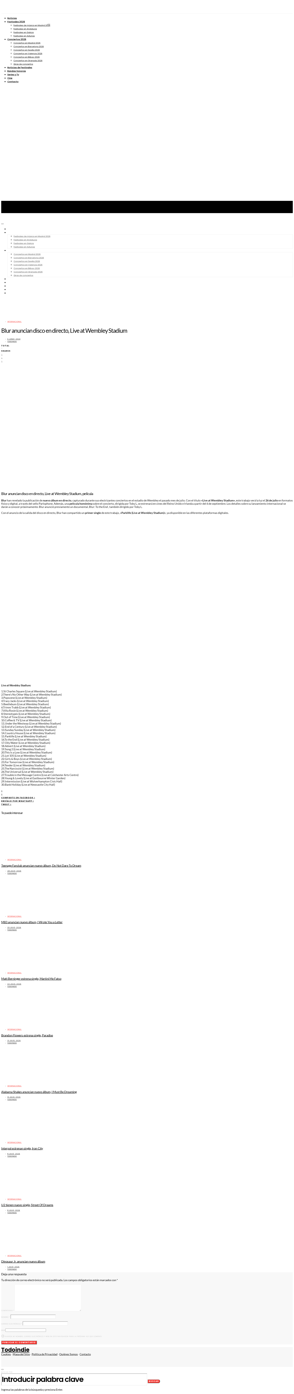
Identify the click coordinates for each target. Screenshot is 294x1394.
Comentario (7, 1310)
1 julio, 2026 (13, 1267)
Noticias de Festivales (19, 67)
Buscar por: (7, 1372)
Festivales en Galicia (23, 32)
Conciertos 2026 (16, 39)
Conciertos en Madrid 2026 (26, 43)
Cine (9, 78)
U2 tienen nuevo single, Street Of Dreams (27, 1205)
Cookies (6, 1354)
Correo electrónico (11, 1324)
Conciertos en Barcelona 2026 (28, 46)
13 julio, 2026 (14, 1097)
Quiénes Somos (68, 1354)
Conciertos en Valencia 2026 (27, 53)
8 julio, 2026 (13, 1154)
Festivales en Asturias (24, 35)
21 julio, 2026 (14, 1040)
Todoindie (12, 341)
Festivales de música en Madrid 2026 (31, 25)
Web (3, 1330)
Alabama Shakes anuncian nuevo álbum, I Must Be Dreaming (39, 1092)
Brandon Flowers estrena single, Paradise (27, 1035)
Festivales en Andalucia (25, 28)
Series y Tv (13, 74)
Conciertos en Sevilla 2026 (26, 50)
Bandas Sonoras (16, 71)
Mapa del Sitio (21, 1354)
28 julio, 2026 (14, 871)
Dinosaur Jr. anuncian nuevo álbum (23, 1261)
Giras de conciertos (23, 64)
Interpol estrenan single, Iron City (22, 1148)
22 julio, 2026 (14, 984)
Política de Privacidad (44, 1354)
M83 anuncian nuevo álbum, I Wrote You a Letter (32, 922)
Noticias (12, 18)
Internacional (14, 322)
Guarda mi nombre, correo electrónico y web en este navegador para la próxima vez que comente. (53, 1336)
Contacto (13, 81)
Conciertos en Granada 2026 (27, 60)
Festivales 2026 (16, 21)
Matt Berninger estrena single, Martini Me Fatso (31, 978)
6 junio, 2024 (13, 339)
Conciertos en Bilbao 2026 (26, 57)
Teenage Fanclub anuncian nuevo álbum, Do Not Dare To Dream (41, 865)
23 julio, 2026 (14, 927)
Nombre (5, 1317)
